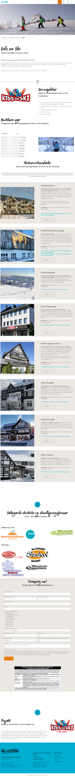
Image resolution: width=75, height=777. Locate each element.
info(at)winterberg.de (38, 759)
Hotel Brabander (50, 173)
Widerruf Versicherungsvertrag (9, 767)
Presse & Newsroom (59, 757)
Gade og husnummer (9, 596)
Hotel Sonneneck (42, 176)
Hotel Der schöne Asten (19, 174)
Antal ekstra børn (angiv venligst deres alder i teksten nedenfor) (53, 638)
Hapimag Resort (28, 173)
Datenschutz (11, 762)
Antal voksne (41, 633)
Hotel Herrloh (69, 174)
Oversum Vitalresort (68, 173)
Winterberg (4, 37)
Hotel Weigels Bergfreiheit (51, 174)
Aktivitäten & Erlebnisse (14, 37)
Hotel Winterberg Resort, (7, 173)
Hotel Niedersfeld (59, 173)
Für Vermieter (58, 761)
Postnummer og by (43, 596)
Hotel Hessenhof (33, 176)
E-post (6, 606)
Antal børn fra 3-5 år (9, 633)
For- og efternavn (9, 591)
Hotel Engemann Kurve (7, 174)
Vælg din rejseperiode (10, 628)
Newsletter (57, 755)
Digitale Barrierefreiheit (7, 763)
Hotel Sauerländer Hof (38, 174)
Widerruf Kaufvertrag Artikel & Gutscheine (12, 765)
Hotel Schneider (62, 174)
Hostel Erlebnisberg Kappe (39, 173)
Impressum (4, 762)
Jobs (56, 759)
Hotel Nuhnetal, (29, 174)
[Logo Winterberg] (5, 2)
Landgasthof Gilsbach (18, 173)
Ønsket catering (8, 638)
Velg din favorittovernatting (10, 611)
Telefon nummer (8, 601)
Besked (6, 643)
